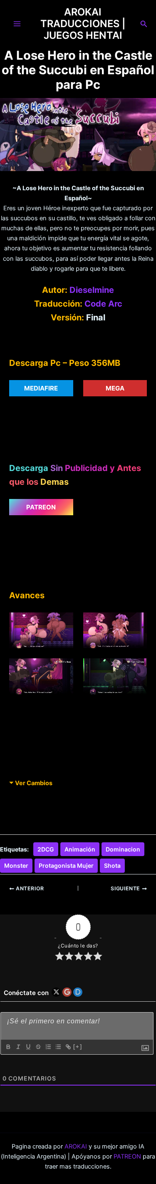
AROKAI (75, 1146)
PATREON (127, 1156)
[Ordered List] (48, 1047)
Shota (112, 865)
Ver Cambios (33, 783)
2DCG (45, 849)
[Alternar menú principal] (17, 24)
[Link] (68, 1047)
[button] (144, 24)
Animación (79, 849)
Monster (16, 865)
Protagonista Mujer (66, 865)
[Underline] (28, 1047)
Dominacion (123, 849)
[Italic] (18, 1047)
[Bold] (8, 1047)
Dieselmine (91, 290)
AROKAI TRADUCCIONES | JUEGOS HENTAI (82, 24)
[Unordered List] (58, 1047)
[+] (77, 1046)
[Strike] (38, 1047)
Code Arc (103, 304)
